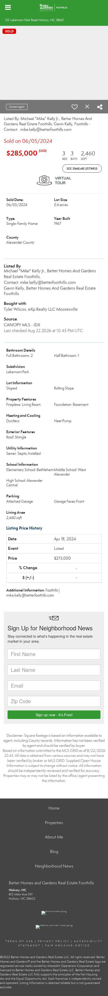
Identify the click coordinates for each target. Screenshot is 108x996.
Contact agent (16, 106)
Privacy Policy (54, 941)
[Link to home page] (54, 7)
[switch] (74, 107)
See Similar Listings (82, 168)
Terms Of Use (19, 941)
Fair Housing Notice (67, 945)
